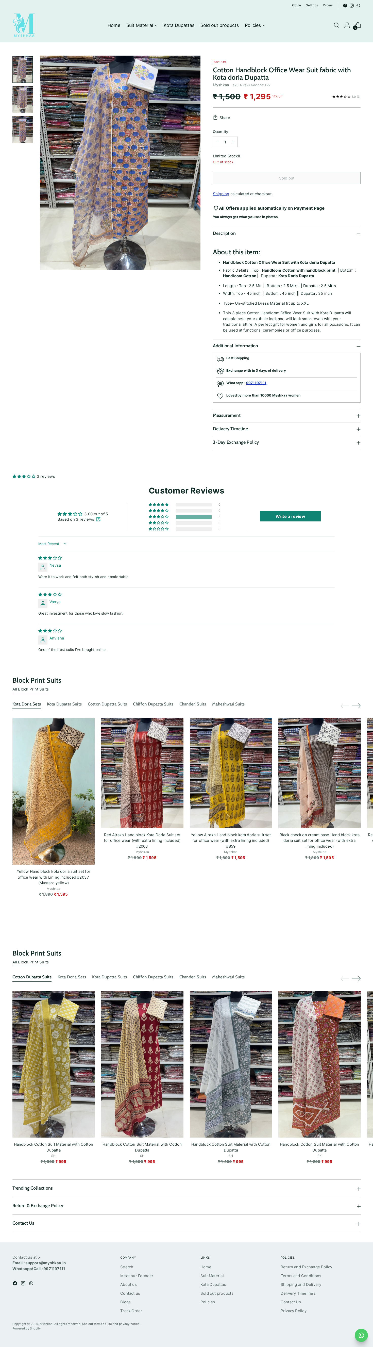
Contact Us (291, 1302)
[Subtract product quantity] (217, 142)
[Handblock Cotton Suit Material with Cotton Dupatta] (53, 1064)
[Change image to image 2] (22, 99)
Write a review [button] (290, 516)
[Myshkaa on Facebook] (345, 5)
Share (224, 117)
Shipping (221, 193)
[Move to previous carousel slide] (345, 706)
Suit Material (212, 1275)
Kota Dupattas (213, 1284)
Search (126, 1266)
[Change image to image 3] (22, 129)
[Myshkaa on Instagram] (351, 5)
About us (128, 1284)
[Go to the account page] (347, 25)
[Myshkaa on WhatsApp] (358, 5)
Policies (207, 1302)
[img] (50, 557)
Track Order (131, 1310)
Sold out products (216, 1293)
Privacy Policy (294, 1310)
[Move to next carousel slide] (356, 705)
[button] (24, 476)
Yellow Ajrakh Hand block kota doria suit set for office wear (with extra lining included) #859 (231, 840)
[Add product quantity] (233, 142)
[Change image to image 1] (22, 69)
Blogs (125, 1302)
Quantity (220, 131)
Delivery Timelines (298, 1293)
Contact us (130, 1293)
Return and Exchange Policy (306, 1266)
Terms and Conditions (301, 1275)
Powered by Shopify (26, 1328)
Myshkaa (221, 85)
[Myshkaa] (23, 25)
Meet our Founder (137, 1275)
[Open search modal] (336, 25)
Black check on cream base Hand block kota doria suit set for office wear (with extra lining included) (320, 840)
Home (205, 1266)
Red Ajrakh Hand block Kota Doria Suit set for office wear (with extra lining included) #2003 (142, 840)
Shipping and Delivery (301, 1284)
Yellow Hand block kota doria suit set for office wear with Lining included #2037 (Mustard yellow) (53, 877)
